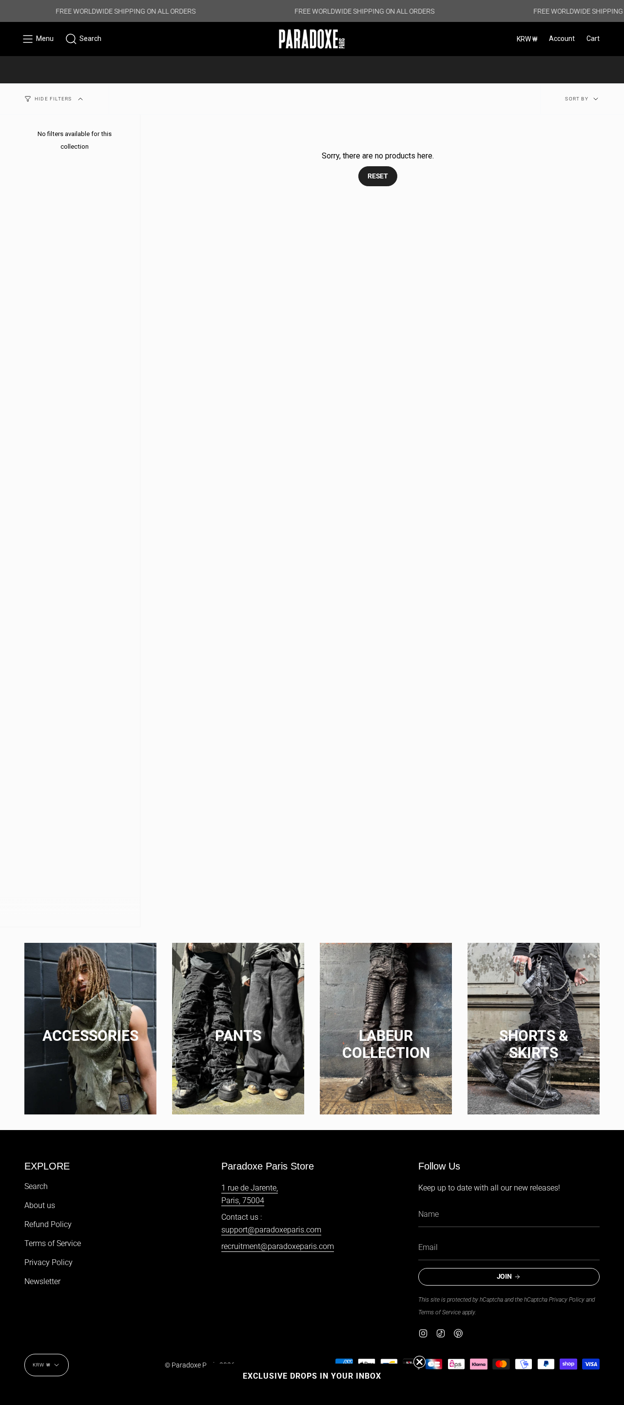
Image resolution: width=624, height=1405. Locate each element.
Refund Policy (48, 1224)
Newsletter (42, 1281)
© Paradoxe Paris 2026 (200, 1365)
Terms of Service (52, 1243)
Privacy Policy (48, 1262)
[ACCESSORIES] (90, 1026)
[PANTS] (238, 1026)
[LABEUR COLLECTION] (386, 1026)
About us (39, 1205)
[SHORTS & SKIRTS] (533, 1026)
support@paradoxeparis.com (271, 1229)
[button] (83, 39)
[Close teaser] (419, 1362)
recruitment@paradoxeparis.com (277, 1246)
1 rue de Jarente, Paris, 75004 (249, 1194)
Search (36, 1186)
